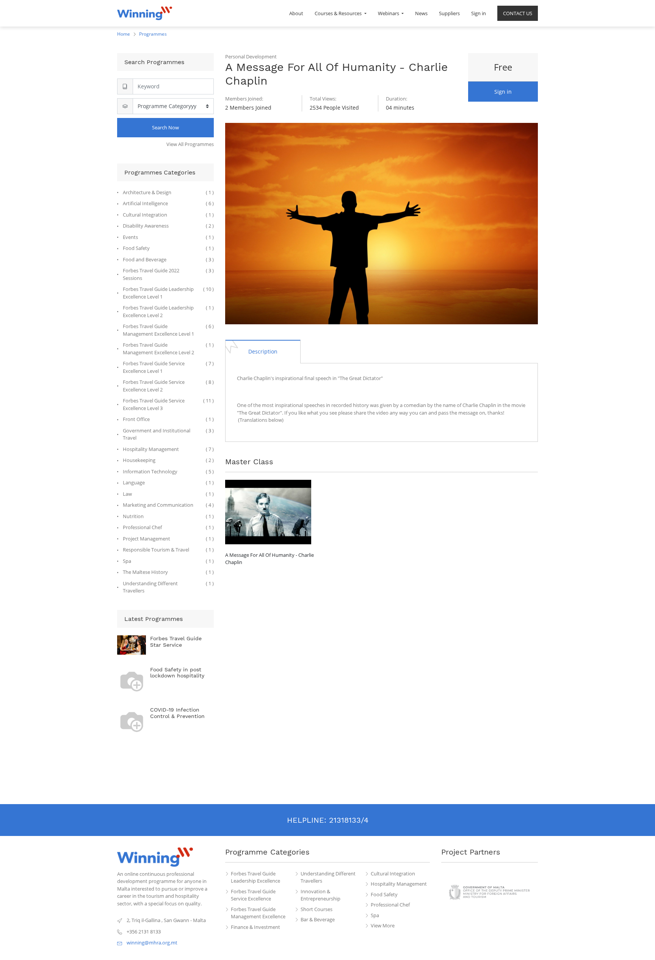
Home (123, 34)
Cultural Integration (393, 873)
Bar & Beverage (318, 919)
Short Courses (316, 909)
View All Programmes (190, 144)
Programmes (153, 34)
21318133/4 (348, 820)
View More (383, 925)
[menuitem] (296, 13)
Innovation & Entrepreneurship (320, 895)
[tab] (263, 351)
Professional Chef (390, 904)
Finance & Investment (255, 927)
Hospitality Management (399, 883)
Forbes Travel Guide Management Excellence (258, 913)
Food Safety (384, 894)
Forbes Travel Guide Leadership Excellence (255, 877)
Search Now (165, 127)
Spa (375, 915)
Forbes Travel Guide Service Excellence (253, 895)
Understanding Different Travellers (328, 877)
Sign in (503, 91)
